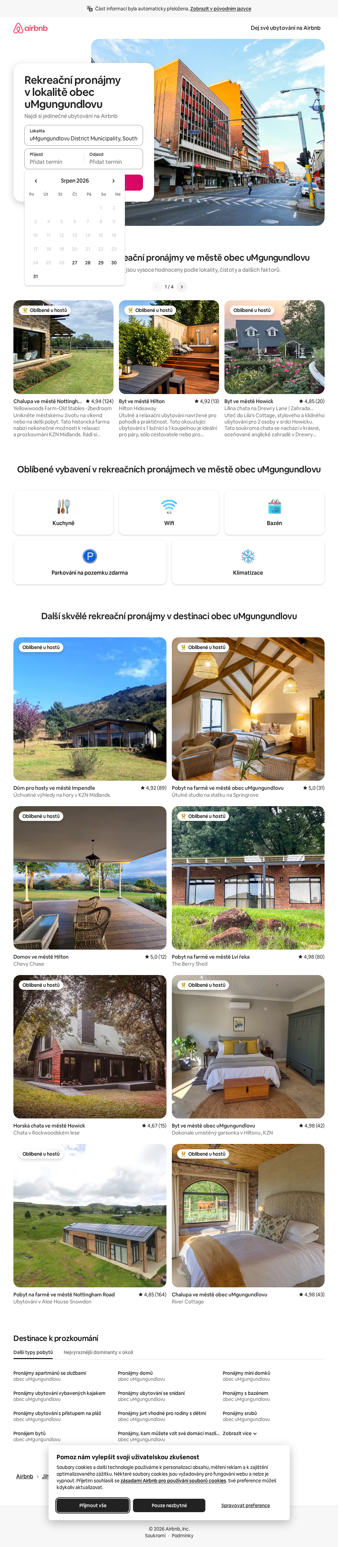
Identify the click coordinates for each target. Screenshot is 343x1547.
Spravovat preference (245, 1505)
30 (114, 263)
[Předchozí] (156, 286)
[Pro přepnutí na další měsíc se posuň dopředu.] (113, 181)
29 (101, 263)
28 (87, 263)
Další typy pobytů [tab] (33, 1352)
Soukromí (155, 1536)
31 (35, 276)
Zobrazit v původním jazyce (220, 9)
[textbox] (54, 162)
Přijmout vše (92, 1505)
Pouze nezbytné (169, 1505)
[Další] (181, 286)
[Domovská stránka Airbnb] (30, 28)
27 (74, 263)
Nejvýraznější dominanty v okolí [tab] (98, 1352)
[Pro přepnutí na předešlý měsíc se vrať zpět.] (36, 181)
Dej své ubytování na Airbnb (286, 27)
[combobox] (84, 138)
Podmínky (182, 1536)
